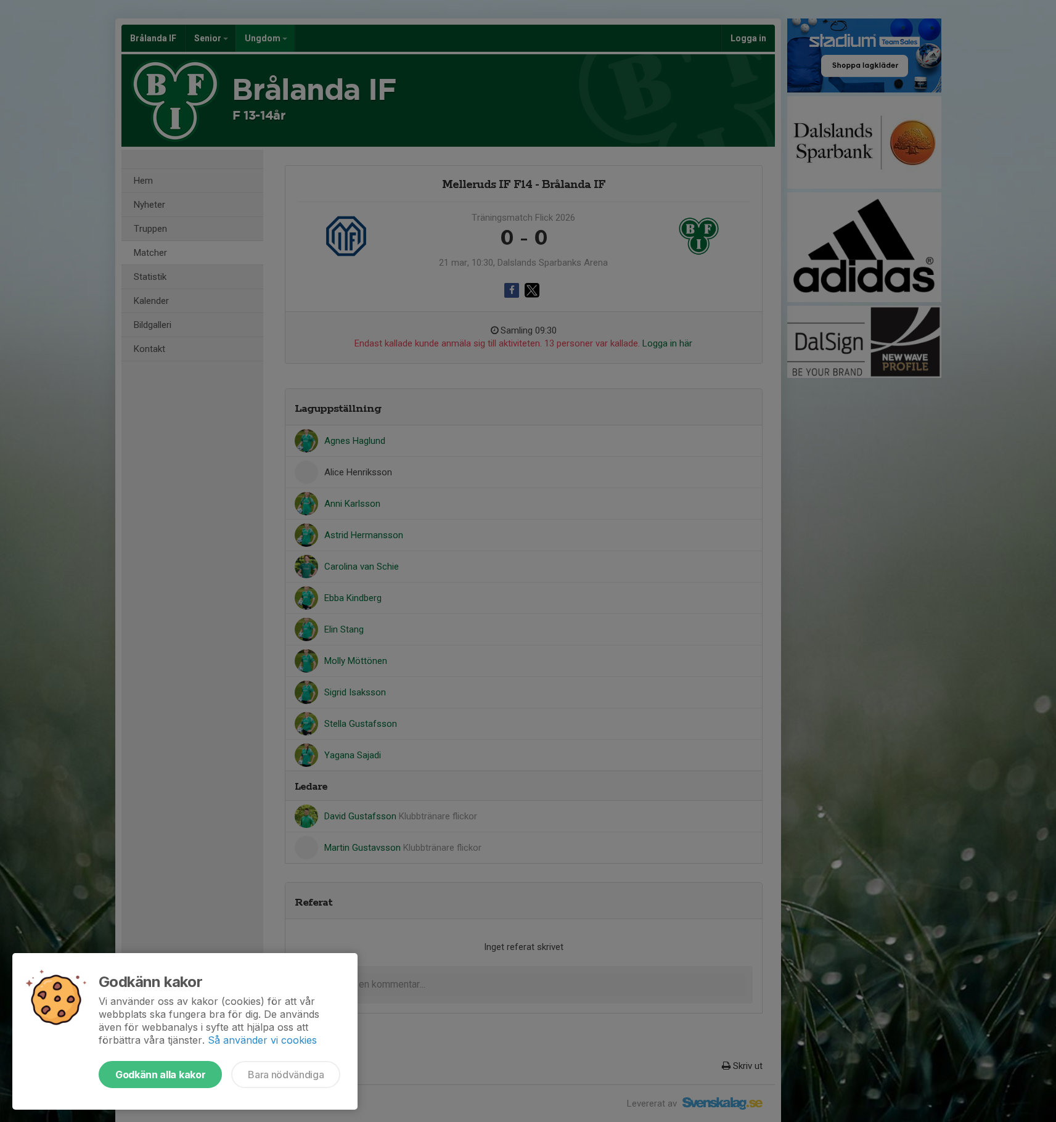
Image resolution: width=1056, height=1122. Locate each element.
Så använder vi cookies (262, 1040)
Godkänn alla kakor (160, 1074)
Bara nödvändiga (286, 1074)
